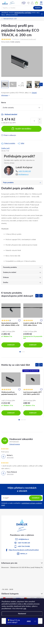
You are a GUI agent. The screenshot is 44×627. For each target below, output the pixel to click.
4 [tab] (24, 419)
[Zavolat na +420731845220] (28, 3)
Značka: (5, 148)
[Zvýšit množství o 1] (39, 119)
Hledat (38, 8)
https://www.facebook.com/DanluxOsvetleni (24, 550)
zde (24, 608)
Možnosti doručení (11, 114)
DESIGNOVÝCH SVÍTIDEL (22, 13)
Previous (37, 295)
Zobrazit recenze (14, 444)
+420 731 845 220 (24, 171)
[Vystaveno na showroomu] (33, 379)
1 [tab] (20, 351)
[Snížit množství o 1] (39, 122)
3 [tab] (23, 351)
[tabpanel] (11, 324)
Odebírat (36, 498)
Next (41, 295)
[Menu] (41, 3)
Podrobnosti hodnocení (28, 39)
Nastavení (22, 613)
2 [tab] (22, 351)
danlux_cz (23, 554)
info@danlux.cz (23, 174)
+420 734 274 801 (24, 546)
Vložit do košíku (23, 129)
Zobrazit (11, 345)
